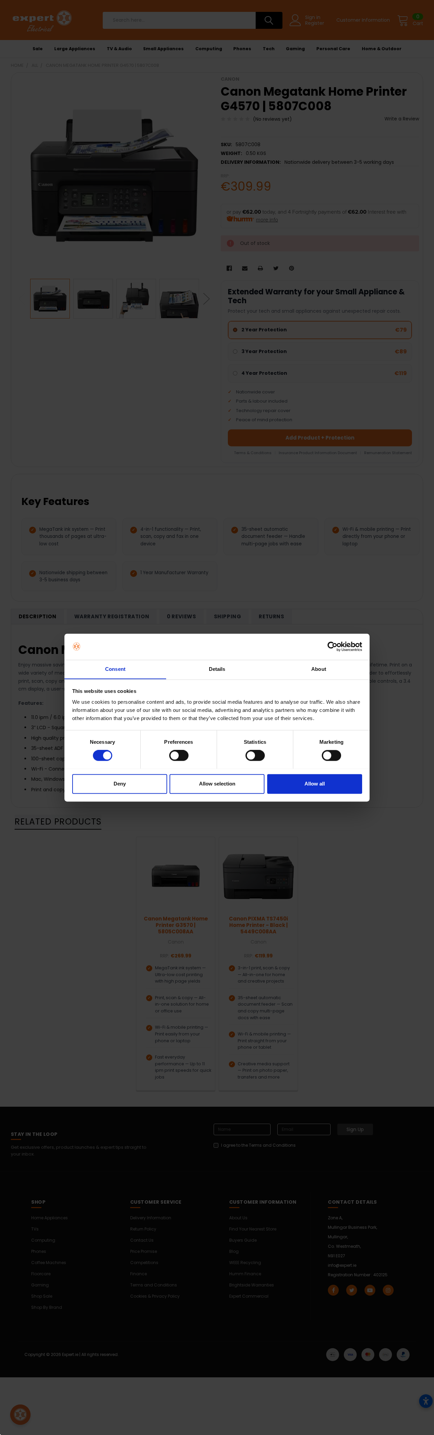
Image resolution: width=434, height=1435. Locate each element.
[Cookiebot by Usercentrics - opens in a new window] (332, 646)
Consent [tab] (115, 669)
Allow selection (217, 784)
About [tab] (318, 669)
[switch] (179, 755)
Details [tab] (217, 669)
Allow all (314, 784)
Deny (120, 784)
